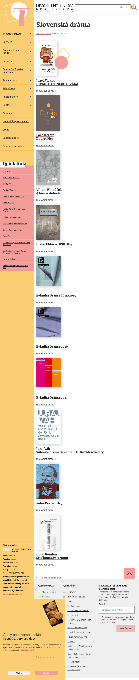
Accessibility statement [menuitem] (16, 121)
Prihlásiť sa (125, 628)
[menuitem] (17, 34)
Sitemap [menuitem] (7, 113)
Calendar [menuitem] (6, 236)
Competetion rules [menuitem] (13, 146)
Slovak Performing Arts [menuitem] (12, 230)
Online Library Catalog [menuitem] (12, 217)
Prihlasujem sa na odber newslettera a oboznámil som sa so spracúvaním (118, 620)
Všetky (46, 673)
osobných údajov (109, 622)
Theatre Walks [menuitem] (9, 259)
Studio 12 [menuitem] (7, 184)
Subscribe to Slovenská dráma (49, 577)
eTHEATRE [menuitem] (7, 171)
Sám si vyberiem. (45, 657)
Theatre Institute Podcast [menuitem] (13, 196)
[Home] (55, 7)
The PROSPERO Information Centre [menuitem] (14, 210)
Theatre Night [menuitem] (8, 203)
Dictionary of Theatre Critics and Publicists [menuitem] (16, 243)
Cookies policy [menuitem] (11, 137)
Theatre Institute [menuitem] (49, 592)
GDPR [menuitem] (6, 129)
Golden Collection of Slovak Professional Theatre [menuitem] (14, 252)
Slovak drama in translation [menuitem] (15, 224)
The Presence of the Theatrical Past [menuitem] (15, 267)
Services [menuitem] (46, 597)
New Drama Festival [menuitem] (11, 177)
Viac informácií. (27, 650)
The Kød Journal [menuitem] (9, 190)
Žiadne (19, 673)
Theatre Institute (43, 34)
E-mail (102, 604)
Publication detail (45, 91)
